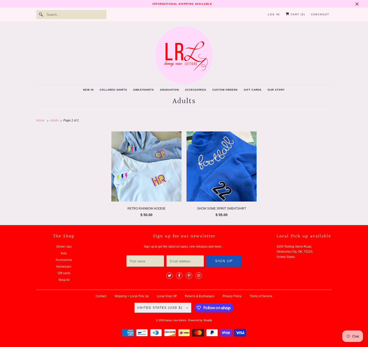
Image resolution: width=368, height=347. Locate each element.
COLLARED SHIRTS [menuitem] (113, 89)
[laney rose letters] (184, 55)
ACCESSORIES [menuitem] (195, 89)
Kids (64, 253)
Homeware (63, 266)
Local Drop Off (166, 296)
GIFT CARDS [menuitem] (253, 89)
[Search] (41, 14)
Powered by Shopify (200, 320)
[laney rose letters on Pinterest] (189, 275)
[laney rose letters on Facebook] (179, 275)
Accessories (64, 260)
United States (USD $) (160, 307)
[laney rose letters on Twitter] (169, 275)
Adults (184, 101)
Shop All (64, 280)
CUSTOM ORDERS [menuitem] (225, 89)
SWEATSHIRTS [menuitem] (143, 89)
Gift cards (64, 273)
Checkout (320, 14)
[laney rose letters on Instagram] (199, 275)
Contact (101, 296)
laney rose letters (176, 320)
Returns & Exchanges (199, 296)
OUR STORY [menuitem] (276, 89)
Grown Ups (64, 246)
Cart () (297, 14)
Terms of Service (261, 296)
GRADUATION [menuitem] (169, 89)
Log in (274, 14)
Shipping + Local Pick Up (131, 296)
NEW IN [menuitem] (88, 89)
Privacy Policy (232, 296)
